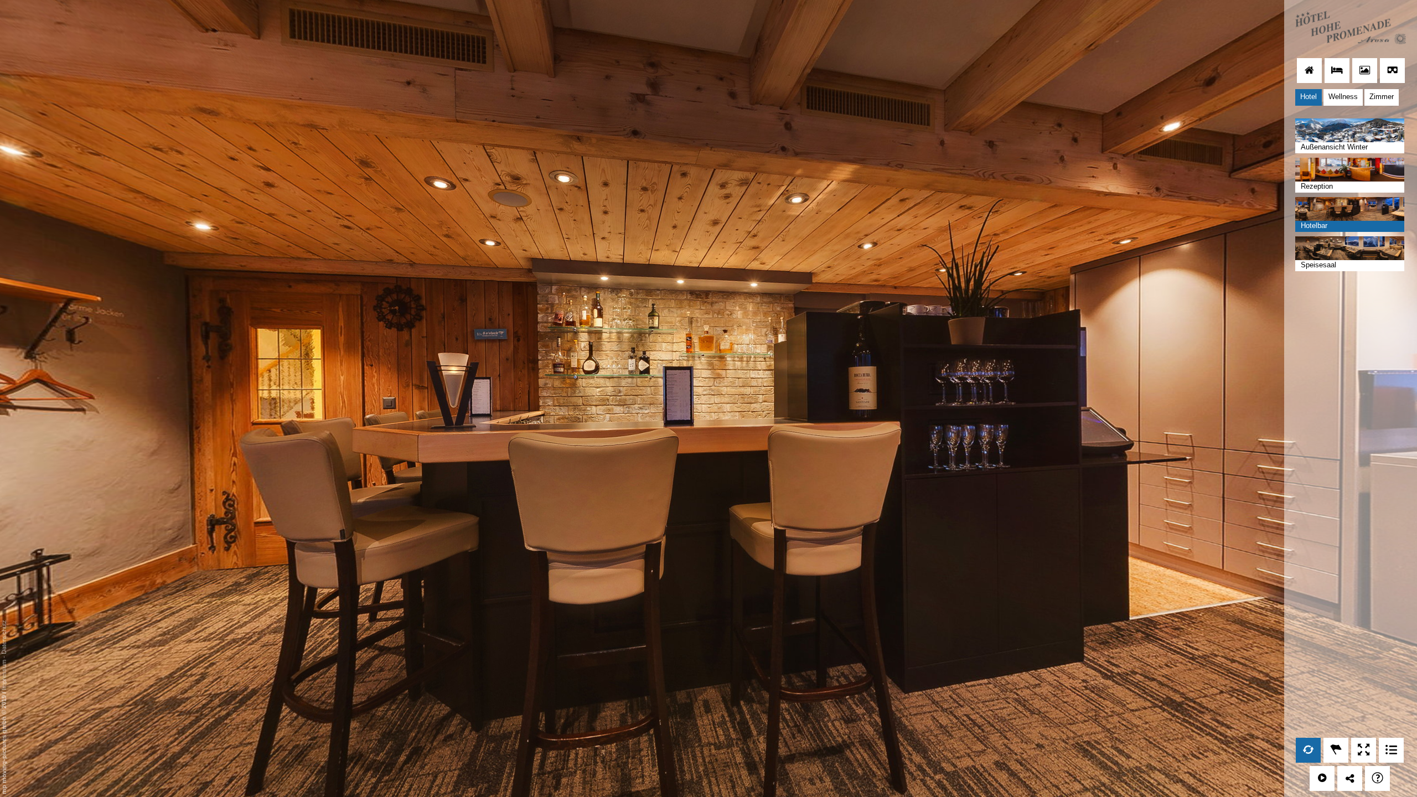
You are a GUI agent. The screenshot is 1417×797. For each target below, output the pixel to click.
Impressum (4, 675)
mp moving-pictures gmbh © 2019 (4, 744)
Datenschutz (4, 637)
